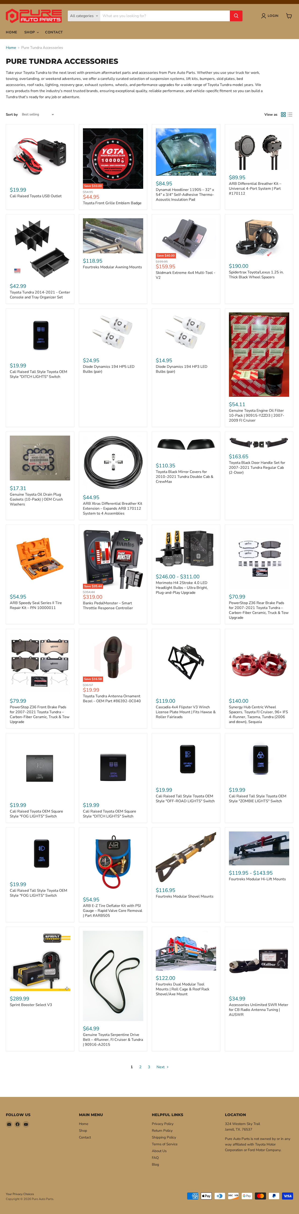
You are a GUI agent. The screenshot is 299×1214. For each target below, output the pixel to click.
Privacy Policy (163, 1123)
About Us (159, 1151)
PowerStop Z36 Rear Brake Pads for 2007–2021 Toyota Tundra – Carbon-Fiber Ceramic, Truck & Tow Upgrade (258, 610)
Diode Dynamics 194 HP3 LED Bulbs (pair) (181, 369)
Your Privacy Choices (20, 1194)
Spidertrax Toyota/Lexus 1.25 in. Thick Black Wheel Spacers (256, 275)
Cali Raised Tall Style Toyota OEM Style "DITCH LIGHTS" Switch (38, 374)
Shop (30, 32)
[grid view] (283, 114)
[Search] (236, 16)
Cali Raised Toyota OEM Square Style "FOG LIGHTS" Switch (36, 814)
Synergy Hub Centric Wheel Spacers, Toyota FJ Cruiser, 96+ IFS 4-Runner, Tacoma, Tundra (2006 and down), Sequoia (258, 714)
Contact (54, 32)
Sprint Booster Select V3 (31, 1004)
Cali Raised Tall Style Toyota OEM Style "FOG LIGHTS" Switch (38, 893)
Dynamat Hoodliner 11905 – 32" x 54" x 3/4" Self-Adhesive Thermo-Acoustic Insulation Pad (185, 194)
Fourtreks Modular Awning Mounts (112, 267)
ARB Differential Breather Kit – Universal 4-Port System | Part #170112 (255, 188)
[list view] (290, 114)
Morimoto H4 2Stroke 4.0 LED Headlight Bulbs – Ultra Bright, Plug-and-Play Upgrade (182, 587)
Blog (155, 1164)
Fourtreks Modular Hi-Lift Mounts (257, 879)
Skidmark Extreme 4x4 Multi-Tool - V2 (185, 275)
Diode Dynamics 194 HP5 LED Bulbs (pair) (109, 369)
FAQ (155, 1157)
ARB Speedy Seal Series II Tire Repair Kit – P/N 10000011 (36, 605)
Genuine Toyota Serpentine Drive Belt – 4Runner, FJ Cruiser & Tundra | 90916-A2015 (113, 1039)
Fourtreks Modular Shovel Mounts (185, 896)
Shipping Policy (164, 1137)
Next (161, 1067)
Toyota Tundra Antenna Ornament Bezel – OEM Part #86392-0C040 (112, 699)
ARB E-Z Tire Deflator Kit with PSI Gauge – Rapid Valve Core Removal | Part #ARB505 (112, 910)
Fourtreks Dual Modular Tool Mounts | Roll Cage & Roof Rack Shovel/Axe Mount (182, 989)
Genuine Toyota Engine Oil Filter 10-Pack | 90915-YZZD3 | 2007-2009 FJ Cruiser (256, 415)
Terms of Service (165, 1144)
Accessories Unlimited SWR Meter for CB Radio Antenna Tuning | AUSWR (258, 1009)
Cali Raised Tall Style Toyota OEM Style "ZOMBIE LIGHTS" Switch (257, 799)
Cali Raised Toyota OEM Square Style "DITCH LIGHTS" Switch (109, 814)
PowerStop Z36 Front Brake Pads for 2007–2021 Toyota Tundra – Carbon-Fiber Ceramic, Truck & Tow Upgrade (39, 714)
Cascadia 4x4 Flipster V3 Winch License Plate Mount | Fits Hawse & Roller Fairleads (186, 712)
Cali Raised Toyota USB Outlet (36, 196)
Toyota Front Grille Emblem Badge (112, 203)
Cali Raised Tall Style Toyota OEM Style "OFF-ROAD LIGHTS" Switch (185, 799)
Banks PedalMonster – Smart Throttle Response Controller (108, 606)
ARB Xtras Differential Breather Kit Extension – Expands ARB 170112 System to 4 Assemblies (112, 508)
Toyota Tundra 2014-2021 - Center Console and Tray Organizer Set (40, 295)
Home (11, 32)
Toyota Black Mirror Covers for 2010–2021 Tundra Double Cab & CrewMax (184, 476)
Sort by (12, 115)
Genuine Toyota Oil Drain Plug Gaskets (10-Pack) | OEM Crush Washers (36, 499)
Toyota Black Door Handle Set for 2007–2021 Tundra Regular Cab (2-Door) (257, 467)
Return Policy (162, 1130)
